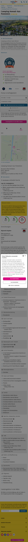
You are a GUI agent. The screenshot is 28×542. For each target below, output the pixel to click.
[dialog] (14, 271)
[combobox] (23, 256)
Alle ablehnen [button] (14, 282)
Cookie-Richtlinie (11, 272)
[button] (14, 285)
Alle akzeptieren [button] (14, 278)
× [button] (25, 255)
